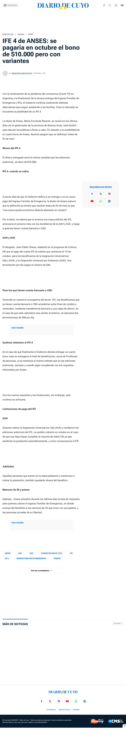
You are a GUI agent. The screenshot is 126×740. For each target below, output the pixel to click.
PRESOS (57, 558)
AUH (31, 553)
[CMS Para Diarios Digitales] (116, 721)
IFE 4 (7, 558)
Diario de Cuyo (8, 34)
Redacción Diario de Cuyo (22, 73)
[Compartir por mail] (122, 38)
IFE (71, 553)
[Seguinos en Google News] (109, 201)
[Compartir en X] (122, 22)
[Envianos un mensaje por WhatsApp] (100, 201)
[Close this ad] (124, 726)
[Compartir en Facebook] (122, 14)
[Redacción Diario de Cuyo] (5, 73)
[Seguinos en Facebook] (104, 5)
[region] (63, 21)
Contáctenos (51, 709)
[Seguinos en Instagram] (116, 5)
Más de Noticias (15, 624)
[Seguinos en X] (109, 5)
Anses (30, 34)
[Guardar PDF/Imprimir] (122, 46)
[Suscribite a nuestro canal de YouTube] (122, 5)
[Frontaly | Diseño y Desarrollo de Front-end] (97, 721)
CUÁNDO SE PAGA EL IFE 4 (51, 553)
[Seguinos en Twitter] (100, 193)
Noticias (21, 34)
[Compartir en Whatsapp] (122, 30)
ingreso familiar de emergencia (31, 558)
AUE (20, 553)
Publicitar (76, 709)
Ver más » (118, 623)
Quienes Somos (64, 709)
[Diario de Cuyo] (63, 5)
